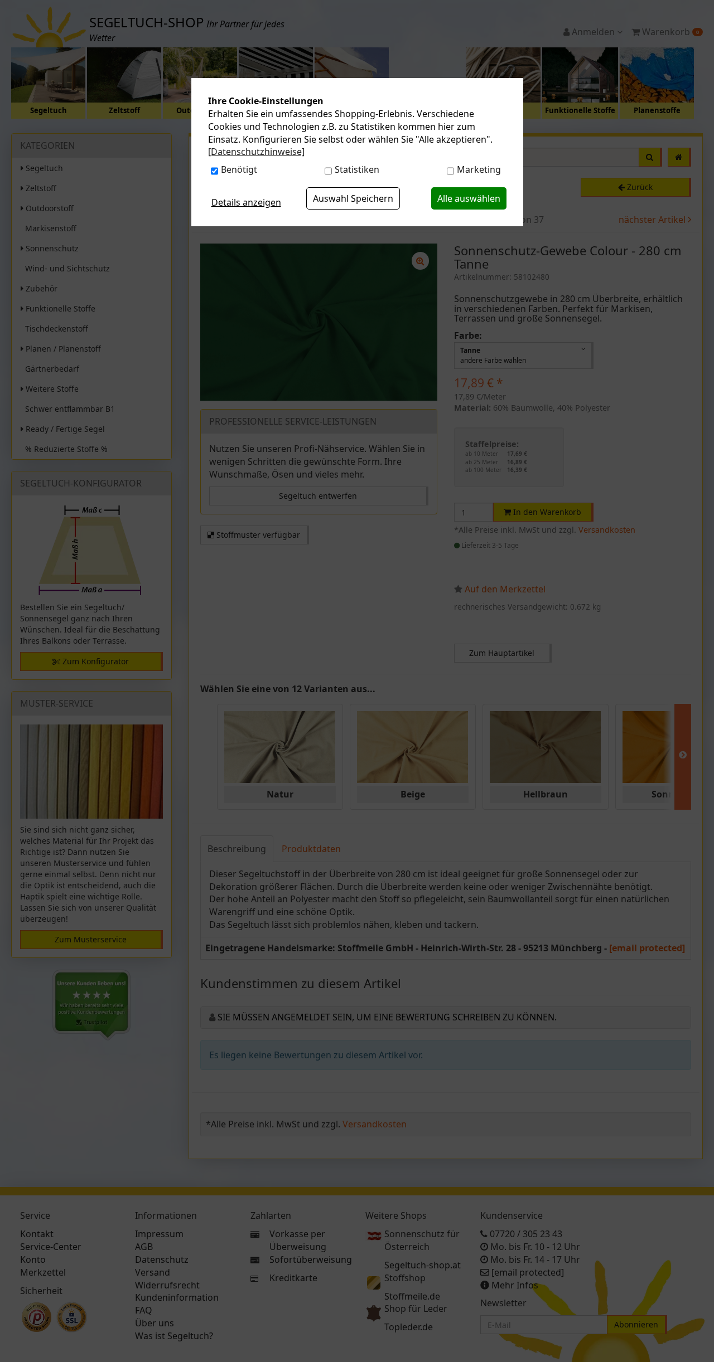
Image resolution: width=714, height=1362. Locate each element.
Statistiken (357, 169)
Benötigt (239, 169)
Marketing (479, 169)
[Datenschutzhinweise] (256, 151)
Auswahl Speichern (353, 198)
